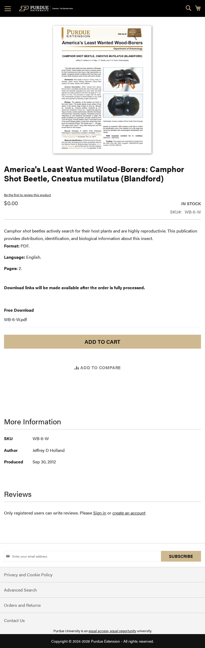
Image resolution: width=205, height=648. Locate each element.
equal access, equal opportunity (112, 630)
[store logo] (47, 9)
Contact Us (14, 620)
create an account (128, 513)
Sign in (99, 513)
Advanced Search (20, 590)
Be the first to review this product (27, 194)
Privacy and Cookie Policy (28, 574)
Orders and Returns (22, 605)
